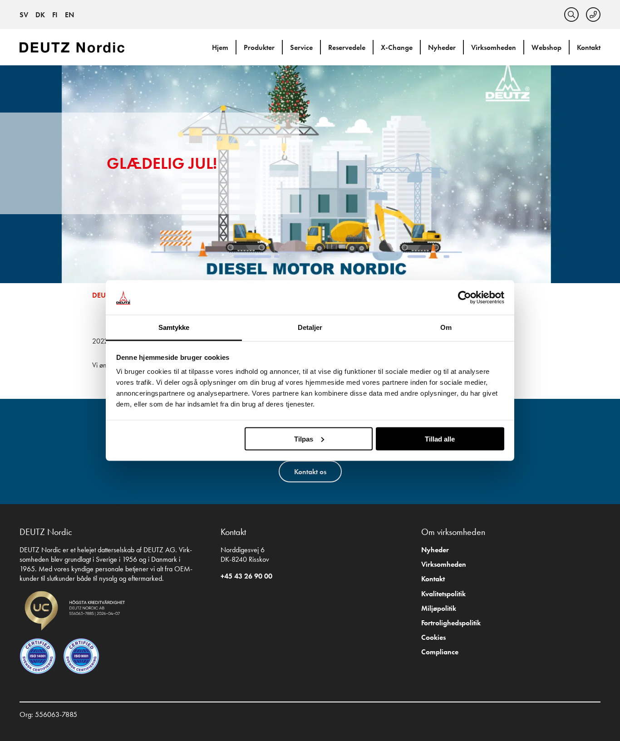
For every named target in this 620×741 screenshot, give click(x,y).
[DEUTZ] (74, 47)
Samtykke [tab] (174, 327)
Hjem (220, 47)
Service (301, 47)
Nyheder (442, 47)
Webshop (546, 47)
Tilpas (303, 438)
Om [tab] (446, 327)
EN (69, 15)
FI (55, 15)
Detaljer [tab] (310, 327)
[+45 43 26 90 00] (593, 14)
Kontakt (588, 47)
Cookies (433, 637)
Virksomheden (493, 47)
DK (40, 15)
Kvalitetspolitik (443, 594)
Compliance (439, 652)
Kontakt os (310, 471)
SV (24, 15)
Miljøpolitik (438, 608)
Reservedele (346, 47)
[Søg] (571, 14)
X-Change (397, 47)
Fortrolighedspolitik (451, 623)
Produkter (259, 47)
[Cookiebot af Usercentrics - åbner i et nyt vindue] (464, 297)
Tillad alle (440, 438)
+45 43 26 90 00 (246, 576)
